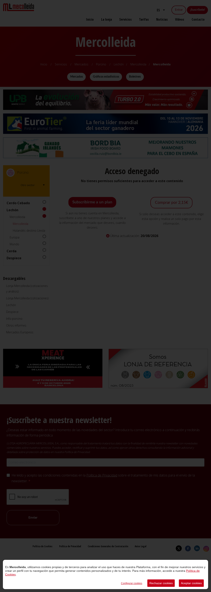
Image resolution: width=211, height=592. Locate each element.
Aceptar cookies (191, 583)
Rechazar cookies (161, 583)
